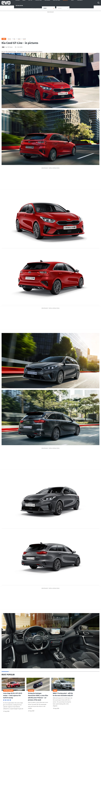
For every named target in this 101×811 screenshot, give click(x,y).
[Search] (98, 3)
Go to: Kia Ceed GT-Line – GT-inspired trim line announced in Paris (22, 51)
